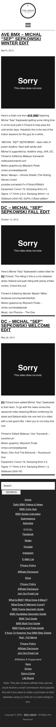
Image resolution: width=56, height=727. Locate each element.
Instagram (28, 553)
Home (28, 499)
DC (3, 276)
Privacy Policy (28, 565)
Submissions (28, 518)
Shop (28, 578)
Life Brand (28, 678)
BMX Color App (28, 509)
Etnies (28, 668)
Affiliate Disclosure (28, 571)
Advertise (28, 523)
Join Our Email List (28, 593)
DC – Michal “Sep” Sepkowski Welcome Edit (25, 325)
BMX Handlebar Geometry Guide (28, 614)
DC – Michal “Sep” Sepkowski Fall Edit (25, 209)
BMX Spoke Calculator (28, 514)
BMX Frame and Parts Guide (28, 628)
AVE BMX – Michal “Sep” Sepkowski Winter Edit (21, 38)
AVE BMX (33, 115)
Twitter (28, 540)
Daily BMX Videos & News (28, 504)
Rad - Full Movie (28, 637)
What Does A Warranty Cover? (28, 604)
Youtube (28, 546)
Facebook (28, 534)
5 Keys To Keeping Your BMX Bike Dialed (28, 633)
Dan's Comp (28, 673)
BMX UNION (28, 10)
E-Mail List (28, 559)
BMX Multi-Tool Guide (28, 623)
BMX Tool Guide (28, 618)
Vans (28, 664)
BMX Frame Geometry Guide (28, 609)
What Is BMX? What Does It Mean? (28, 600)
